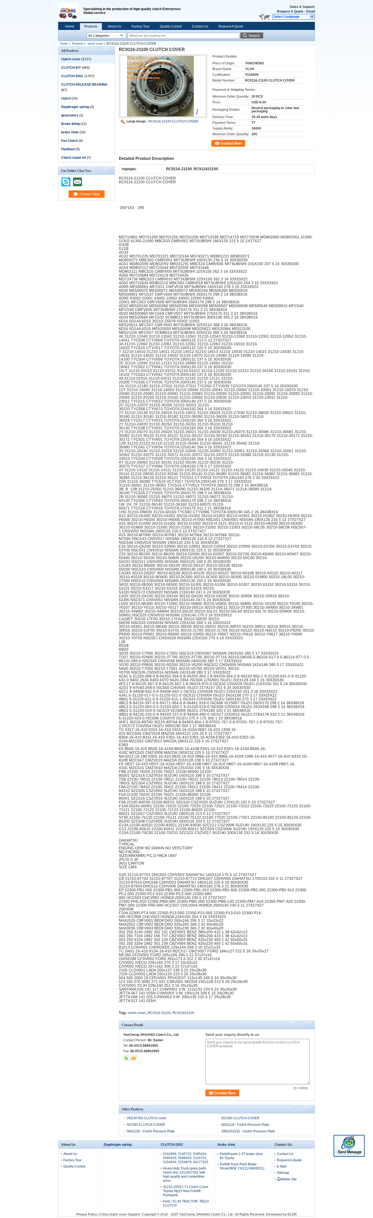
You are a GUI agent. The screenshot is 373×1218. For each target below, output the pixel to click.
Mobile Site (288, 1179)
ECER (292, 1214)
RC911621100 (183, 1013)
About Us (114, 26)
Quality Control (171, 26)
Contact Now (231, 143)
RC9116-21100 (159, 1013)
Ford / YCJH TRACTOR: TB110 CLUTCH (186, 1203)
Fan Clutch (69, 141)
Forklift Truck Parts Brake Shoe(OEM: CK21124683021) (242, 1166)
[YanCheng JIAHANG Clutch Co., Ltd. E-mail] (134, 1058)
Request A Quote (290, 11)
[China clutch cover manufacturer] (70, 11)
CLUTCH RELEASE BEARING (84, 84)
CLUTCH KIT (71, 68)
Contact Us (200, 26)
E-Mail (281, 1166)
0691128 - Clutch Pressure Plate (245, 1125)
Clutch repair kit (73, 158)
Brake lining (70, 124)
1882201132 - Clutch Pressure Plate (248, 1131)
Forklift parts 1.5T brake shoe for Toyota (241, 1156)
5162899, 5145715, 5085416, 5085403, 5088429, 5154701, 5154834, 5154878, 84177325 (185, 1158)
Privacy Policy (86, 1214)
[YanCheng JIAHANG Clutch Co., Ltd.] (312, 16)
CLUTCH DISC (72, 76)
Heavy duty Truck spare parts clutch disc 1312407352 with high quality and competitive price (184, 1174)
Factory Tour (140, 26)
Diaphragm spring (75, 107)
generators (69, 115)
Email (310, 11)
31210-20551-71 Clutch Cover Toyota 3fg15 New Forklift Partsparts (185, 1191)
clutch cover (95, 43)
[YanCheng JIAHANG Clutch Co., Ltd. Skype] (126, 1058)
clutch (66, 98)
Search (254, 36)
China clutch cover (113, 1214)
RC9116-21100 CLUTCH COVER (173, 121)
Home (69, 26)
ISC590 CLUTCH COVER (240, 1118)
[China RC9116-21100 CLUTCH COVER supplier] (163, 86)
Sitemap (283, 1173)
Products (90, 26)
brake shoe (70, 132)
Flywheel (68, 149)
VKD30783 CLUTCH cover (147, 1118)
